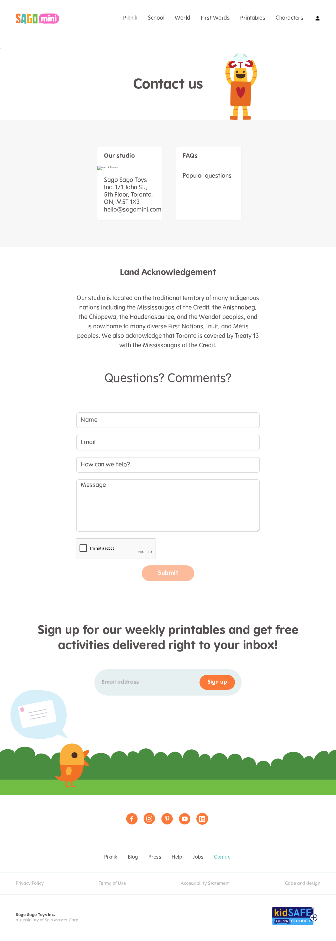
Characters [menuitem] (289, 18)
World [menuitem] (182, 18)
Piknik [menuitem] (130, 18)
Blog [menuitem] (133, 857)
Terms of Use (112, 883)
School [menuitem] (156, 18)
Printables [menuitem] (252, 18)
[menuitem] (37, 18)
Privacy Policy (30, 883)
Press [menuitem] (155, 857)
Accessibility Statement (205, 883)
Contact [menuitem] (223, 857)
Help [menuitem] (177, 857)
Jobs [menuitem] (198, 857)
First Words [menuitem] (215, 18)
